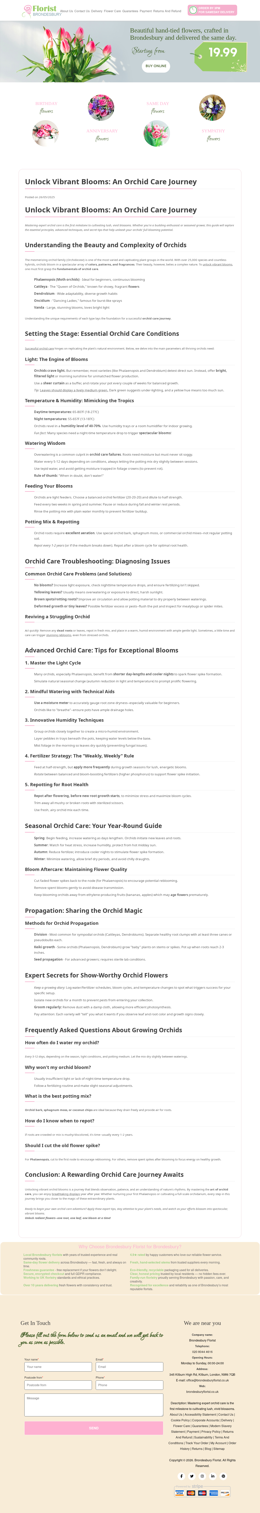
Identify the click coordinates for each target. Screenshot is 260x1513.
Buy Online (156, 66)
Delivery (96, 11)
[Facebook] (181, 1476)
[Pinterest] (223, 1476)
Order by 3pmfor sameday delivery (216, 10)
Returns (197, 1448)
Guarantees (130, 11)
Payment (146, 11)
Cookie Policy (180, 1420)
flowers (133, 286)
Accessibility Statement (200, 1414)
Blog (208, 1448)
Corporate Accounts (205, 1420)
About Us (66, 11)
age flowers (179, 894)
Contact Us (82, 11)
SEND (94, 1428)
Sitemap (219, 1448)
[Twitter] (192, 1476)
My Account (218, 1443)
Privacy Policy (211, 1431)
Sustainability (203, 1437)
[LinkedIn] (213, 1476)
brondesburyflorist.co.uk (202, 1391)
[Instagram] (202, 1476)
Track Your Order (196, 1443)
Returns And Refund (167, 11)
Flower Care (112, 11)
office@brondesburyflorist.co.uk (207, 1380)
